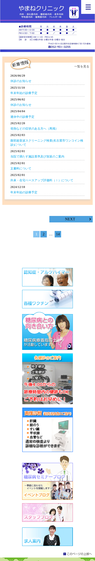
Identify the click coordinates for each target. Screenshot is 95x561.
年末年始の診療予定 (23, 93)
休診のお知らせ (20, 81)
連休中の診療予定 (22, 116)
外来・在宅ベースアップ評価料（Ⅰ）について (41, 180)
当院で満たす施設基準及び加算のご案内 (37, 156)
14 (58, 234)
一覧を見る (81, 66)
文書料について (20, 168)
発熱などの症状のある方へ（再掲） (34, 128)
